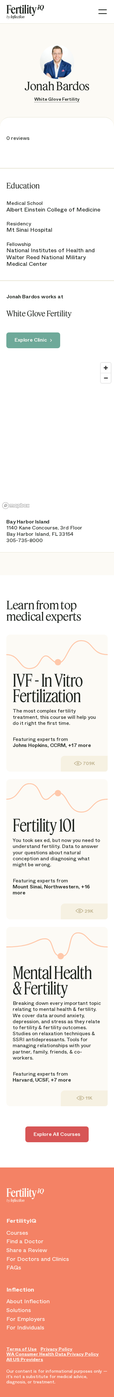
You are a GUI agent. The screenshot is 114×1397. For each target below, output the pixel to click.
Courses (17, 1233)
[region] (57, 435)
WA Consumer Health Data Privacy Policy (52, 1354)
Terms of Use (21, 1349)
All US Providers (24, 1359)
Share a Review (26, 1250)
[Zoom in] (106, 368)
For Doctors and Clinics (37, 1259)
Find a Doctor (24, 1241)
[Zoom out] (106, 378)
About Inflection (28, 1301)
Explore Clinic (31, 339)
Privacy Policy (57, 1349)
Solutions (18, 1310)
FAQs (13, 1267)
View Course (84, 763)
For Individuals (25, 1327)
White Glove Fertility (57, 99)
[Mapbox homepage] (16, 505)
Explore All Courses (57, 1134)
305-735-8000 (24, 540)
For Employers (25, 1319)
